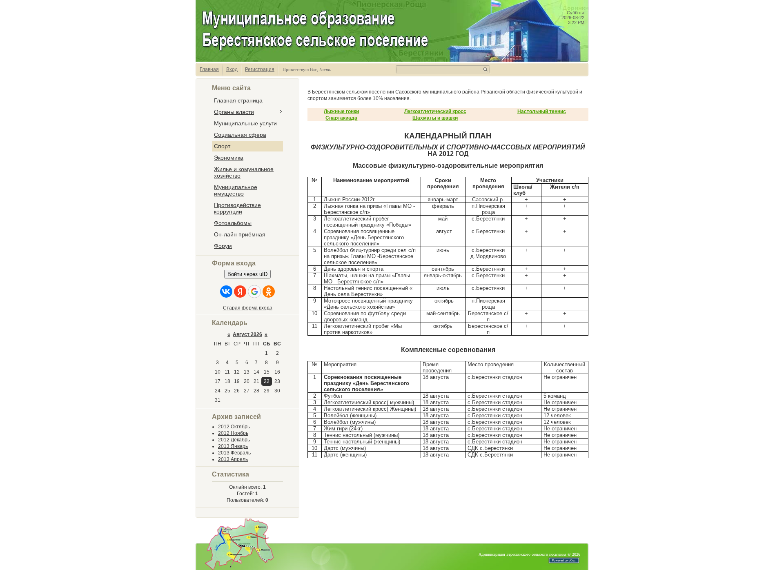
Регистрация (259, 69)
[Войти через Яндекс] (240, 291)
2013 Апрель (233, 459)
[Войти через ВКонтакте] (226, 291)
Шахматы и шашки (435, 118)
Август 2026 (247, 334)
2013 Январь (233, 446)
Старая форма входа (247, 308)
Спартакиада (341, 118)
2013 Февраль (234, 453)
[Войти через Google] (254, 291)
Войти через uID (247, 274)
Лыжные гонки (341, 111)
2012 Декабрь (234, 440)
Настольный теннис (541, 111)
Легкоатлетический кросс (435, 111)
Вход (232, 69)
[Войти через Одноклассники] (269, 291)
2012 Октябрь (234, 427)
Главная (209, 69)
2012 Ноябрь (233, 433)
